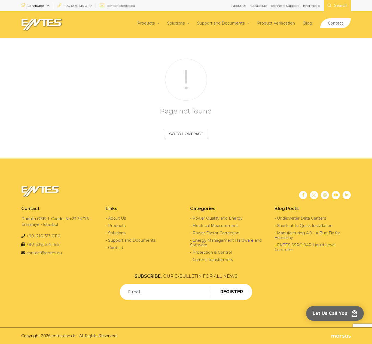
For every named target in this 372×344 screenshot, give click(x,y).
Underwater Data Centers (301, 218)
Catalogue (258, 6)
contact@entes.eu (120, 6)
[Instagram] (325, 195)
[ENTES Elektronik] (41, 24)
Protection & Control (212, 252)
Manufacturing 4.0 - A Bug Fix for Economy (307, 235)
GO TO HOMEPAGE (186, 133)
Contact (335, 23)
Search (340, 5)
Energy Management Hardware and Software (226, 242)
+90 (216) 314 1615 (42, 244)
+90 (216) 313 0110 (77, 6)
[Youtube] (336, 195)
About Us (238, 6)
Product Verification (276, 23)
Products (146, 23)
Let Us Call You (330, 313)
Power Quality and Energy (218, 218)
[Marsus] (341, 336)
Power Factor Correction (216, 233)
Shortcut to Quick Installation (305, 225)
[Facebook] (303, 195)
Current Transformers (213, 259)
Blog (307, 23)
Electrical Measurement (215, 225)
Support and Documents (221, 23)
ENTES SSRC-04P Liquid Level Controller (305, 247)
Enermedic (311, 6)
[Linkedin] (347, 195)
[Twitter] (314, 195)
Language (36, 6)
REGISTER (231, 291)
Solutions (176, 23)
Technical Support (285, 6)
